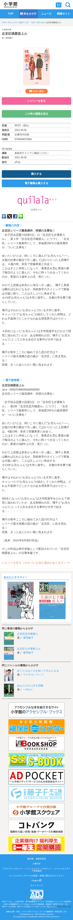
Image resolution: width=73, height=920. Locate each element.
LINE (21, 216)
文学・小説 (29, 22)
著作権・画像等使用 (36, 859)
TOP (4, 22)
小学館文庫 (6, 29)
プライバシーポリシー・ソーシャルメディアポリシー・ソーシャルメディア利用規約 (37, 869)
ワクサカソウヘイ (33, 674)
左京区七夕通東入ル (29, 648)
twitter (9, 216)
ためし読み (36, 91)
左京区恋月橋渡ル (27, 633)
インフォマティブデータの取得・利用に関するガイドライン (36, 876)
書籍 (21, 22)
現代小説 (40, 22)
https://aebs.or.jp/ (64, 907)
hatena (4, 216)
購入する (36, 173)
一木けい (28, 689)
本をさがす (12, 22)
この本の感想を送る (36, 113)
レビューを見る (36, 100)
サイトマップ (36, 885)
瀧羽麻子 (9, 38)
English (35, 880)
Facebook (15, 216)
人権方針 (36, 863)
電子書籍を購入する (36, 183)
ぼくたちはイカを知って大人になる (38, 670)
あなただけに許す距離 (30, 685)
